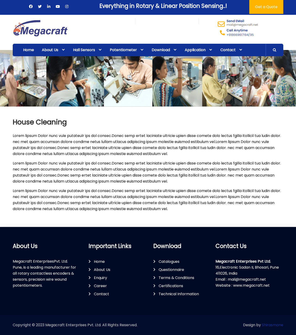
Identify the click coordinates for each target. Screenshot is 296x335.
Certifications (171, 285)
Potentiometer (123, 50)
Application (195, 50)
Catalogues (169, 261)
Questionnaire (171, 269)
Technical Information (179, 294)
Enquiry (100, 277)
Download (161, 50)
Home (28, 50)
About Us (50, 50)
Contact (228, 50)
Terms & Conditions (176, 277)
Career (100, 285)
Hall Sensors (84, 50)
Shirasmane (272, 325)
